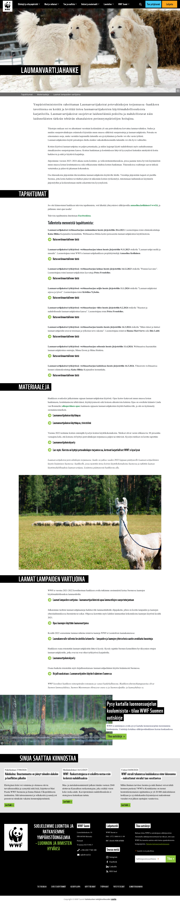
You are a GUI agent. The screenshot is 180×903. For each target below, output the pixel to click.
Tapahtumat (27, 94)
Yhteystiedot (119, 886)
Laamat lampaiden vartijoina (67, 94)
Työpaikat (104, 886)
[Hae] (140, 4)
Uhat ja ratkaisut (50, 4)
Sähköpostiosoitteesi (146, 858)
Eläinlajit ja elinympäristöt (28, 4)
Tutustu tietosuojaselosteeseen (157, 844)
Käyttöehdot (90, 886)
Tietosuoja (42, 886)
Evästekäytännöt (58, 886)
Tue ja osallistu (69, 4)
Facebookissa (84, 215)
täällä (113, 899)
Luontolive (108, 4)
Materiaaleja (43, 94)
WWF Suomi (122, 4)
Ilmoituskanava (136, 886)
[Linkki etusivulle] (7, 6)
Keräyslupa (75, 886)
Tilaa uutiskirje (115, 736)
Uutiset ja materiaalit (89, 4)
